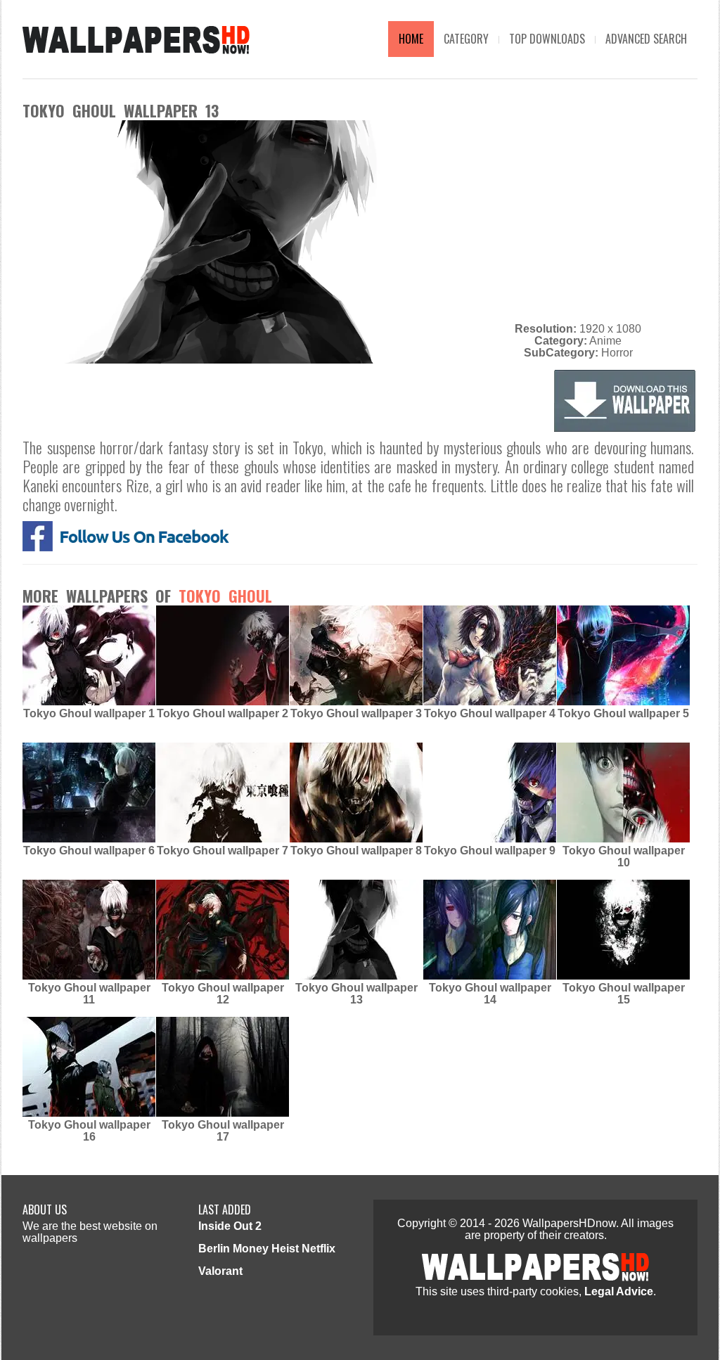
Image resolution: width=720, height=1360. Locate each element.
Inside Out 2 (230, 1226)
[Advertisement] (578, 218)
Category (466, 38)
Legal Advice (618, 1291)
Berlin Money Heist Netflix (266, 1249)
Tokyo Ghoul (225, 595)
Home (411, 38)
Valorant (220, 1271)
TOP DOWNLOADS (547, 38)
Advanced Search (646, 38)
